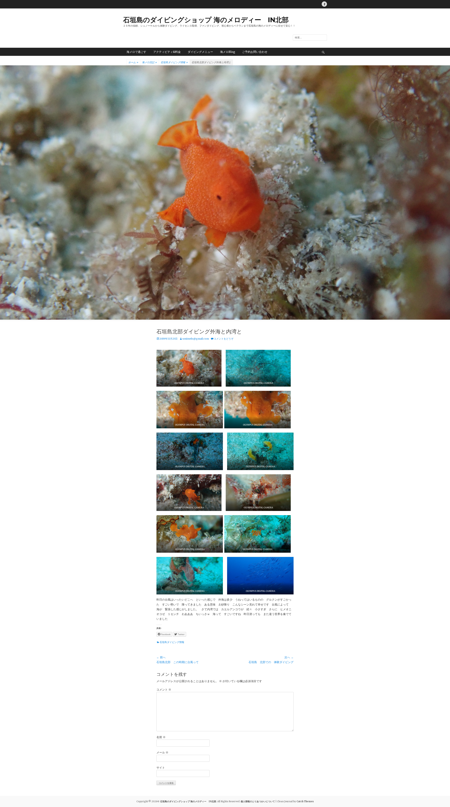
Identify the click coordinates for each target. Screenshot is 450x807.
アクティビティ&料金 (167, 52)
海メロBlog (227, 52)
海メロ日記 (149, 62)
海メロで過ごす (136, 52)
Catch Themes (305, 801)
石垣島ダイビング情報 (174, 62)
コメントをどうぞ (223, 338)
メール (162, 752)
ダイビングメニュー (200, 52)
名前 (161, 737)
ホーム (133, 62)
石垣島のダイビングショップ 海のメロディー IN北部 (206, 20)
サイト (160, 767)
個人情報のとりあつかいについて (258, 801)
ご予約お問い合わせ (254, 52)
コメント (163, 689)
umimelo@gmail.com (195, 338)
